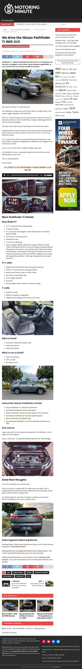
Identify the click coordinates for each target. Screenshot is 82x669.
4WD (8, 572)
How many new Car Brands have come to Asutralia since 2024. (61, 646)
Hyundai (69, 90)
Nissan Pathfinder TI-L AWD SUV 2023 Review (21, 407)
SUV (28, 576)
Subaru (66, 109)
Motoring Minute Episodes (29, 51)
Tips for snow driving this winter (65, 49)
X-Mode (62, 115)
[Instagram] (44, 641)
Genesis (75, 87)
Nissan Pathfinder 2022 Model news (18, 418)
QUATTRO (69, 102)
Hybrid (62, 90)
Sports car (58, 109)
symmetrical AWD (60, 112)
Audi (74, 69)
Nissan (29, 572)
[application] (27, 175)
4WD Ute (65, 69)
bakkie (73, 73)
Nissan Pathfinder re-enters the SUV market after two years (27, 413)
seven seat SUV (69, 105)
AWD (57, 72)
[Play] (5, 175)
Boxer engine (64, 77)
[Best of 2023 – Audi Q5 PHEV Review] (10, 606)
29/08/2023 (8, 51)
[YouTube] (48, 641)
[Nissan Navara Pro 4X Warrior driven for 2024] (28, 606)
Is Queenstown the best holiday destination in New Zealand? (60, 661)
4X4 (70, 69)
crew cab (57, 80)
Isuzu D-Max (58, 94)
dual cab (64, 80)
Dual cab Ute (73, 80)
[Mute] (45, 175)
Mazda (57, 96)
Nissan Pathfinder (41, 572)
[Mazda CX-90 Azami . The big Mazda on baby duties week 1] (45, 606)
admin (16, 51)
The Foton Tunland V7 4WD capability (67, 46)
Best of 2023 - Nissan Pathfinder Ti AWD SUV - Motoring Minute (24, 628)
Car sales (71, 77)
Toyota (75, 112)
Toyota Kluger (46, 439)
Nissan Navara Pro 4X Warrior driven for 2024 (27, 616)
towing (68, 112)
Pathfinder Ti (8, 576)
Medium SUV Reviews (66, 96)
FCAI (67, 87)
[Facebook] (53, 641)
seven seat (20, 576)
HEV (56, 90)
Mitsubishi (76, 96)
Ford (70, 87)
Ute (57, 115)
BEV (57, 76)
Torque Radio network (18, 547)
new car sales (58, 99)
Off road (73, 98)
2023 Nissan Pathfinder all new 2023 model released (24, 416)
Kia (64, 93)
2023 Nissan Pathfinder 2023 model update (21, 410)
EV (67, 83)
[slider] (49, 175)
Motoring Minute (8, 20)
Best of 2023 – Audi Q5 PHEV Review (9, 615)
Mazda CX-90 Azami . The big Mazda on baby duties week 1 (45, 616)
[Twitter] (58, 641)
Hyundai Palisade (25, 439)
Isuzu (74, 90)
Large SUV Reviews (73, 94)
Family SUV (60, 86)
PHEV (63, 102)
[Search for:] (70, 24)
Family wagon (18, 572)
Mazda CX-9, (35, 439)
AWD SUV (65, 73)
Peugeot (57, 102)
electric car (60, 83)
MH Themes (57, 667)
